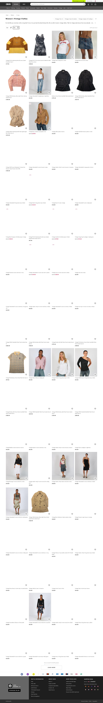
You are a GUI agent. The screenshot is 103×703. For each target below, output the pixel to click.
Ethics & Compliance (35, 696)
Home (7, 15)
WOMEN (16, 4)
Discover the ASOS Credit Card (72, 692)
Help (32, 681)
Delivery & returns (34, 685)
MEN (24, 4)
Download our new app (78, 1)
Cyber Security (52, 690)
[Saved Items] (92, 4)
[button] (85, 686)
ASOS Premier (34, 687)
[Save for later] (26, 57)
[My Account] (88, 4)
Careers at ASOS (52, 683)
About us (50, 681)
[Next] (96, 19)
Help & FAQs (89, 1)
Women (12, 15)
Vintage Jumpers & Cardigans (86, 19)
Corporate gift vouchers (71, 685)
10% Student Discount (35, 690)
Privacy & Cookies (84, 701)
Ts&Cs (90, 701)
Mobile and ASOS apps (71, 681)
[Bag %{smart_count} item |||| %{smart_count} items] (95, 4)
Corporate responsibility (53, 685)
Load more (51, 667)
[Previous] (53, 19)
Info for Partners (69, 690)
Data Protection (34, 694)
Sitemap (32, 692)
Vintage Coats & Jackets (71, 19)
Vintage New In (59, 19)
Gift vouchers (69, 683)
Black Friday (68, 687)
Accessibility (95, 701)
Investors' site (51, 687)
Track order (33, 683)
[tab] (8, 8)
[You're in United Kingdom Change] (95, 1)
